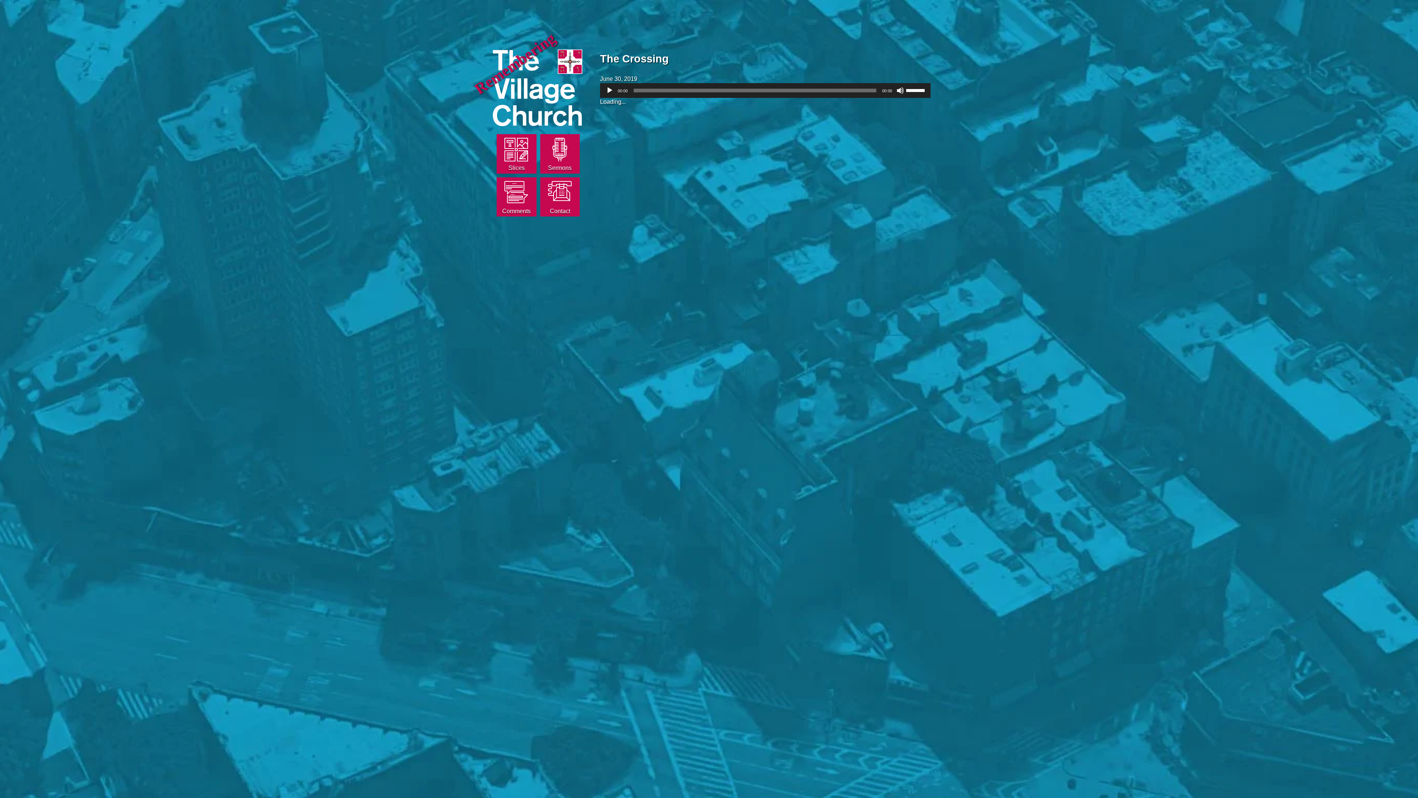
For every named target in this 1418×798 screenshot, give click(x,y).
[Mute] (900, 90)
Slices (516, 168)
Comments (516, 211)
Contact (560, 211)
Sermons (560, 168)
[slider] (916, 89)
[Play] (609, 90)
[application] (765, 90)
